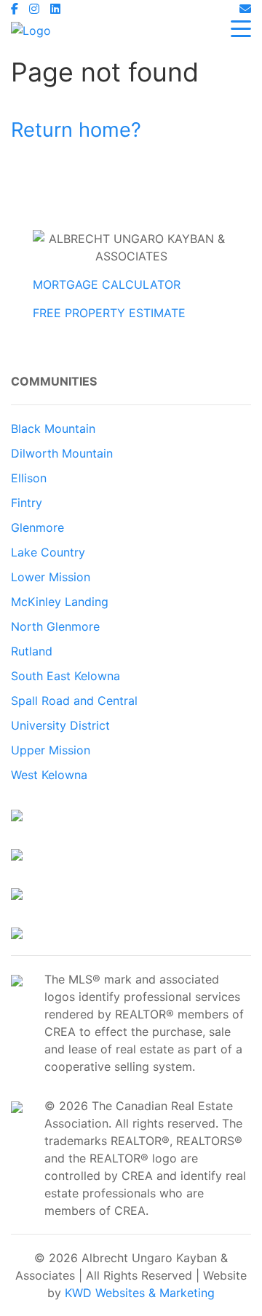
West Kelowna (49, 774)
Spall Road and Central (74, 700)
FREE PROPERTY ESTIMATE (109, 313)
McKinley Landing (59, 601)
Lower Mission (50, 577)
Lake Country (48, 552)
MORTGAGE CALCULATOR (106, 284)
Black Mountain (53, 428)
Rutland (31, 651)
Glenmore (37, 527)
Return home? (76, 130)
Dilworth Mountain (62, 453)
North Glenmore (55, 626)
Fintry (26, 502)
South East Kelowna (65, 676)
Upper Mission (50, 750)
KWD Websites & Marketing (140, 1292)
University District (60, 725)
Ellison (29, 478)
